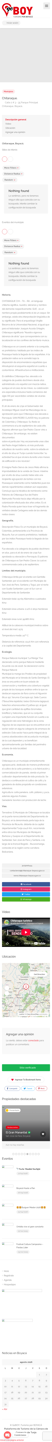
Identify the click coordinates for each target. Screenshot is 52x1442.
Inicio (6, 1271)
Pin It (42, 1089)
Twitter (27, 894)
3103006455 (26, 866)
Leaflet (21, 1014)
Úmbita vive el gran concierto (29, 1226)
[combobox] (9, 179)
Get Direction (39, 974)
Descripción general (15, 119)
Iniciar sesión (12, 23)
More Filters (10, 168)
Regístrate (9, 1275)
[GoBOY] (17, 10)
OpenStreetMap (33, 1014)
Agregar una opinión (15, 132)
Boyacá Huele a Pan (25, 1188)
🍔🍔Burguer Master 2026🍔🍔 (31, 1207)
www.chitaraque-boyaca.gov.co (27, 876)
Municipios (8, 91)
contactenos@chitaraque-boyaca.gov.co (26, 871)
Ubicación (10, 128)
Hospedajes (10, 1284)
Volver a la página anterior (12, 1440)
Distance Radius (12, 174)
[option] (26, 55)
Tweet (29, 1089)
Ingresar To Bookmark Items (28, 1080)
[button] (7, 988)
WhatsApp (26, 899)
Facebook (27, 884)
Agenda (8, 1280)
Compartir (13, 1089)
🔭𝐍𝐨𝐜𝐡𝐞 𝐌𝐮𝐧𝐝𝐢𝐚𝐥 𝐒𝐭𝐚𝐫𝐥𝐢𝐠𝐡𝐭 (28, 1169)
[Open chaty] (7, 1435)
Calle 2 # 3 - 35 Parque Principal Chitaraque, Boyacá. (20, 104)
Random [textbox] (9, 180)
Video (8, 123)
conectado (33, 1040)
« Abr (4, 1409)
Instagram (27, 889)
